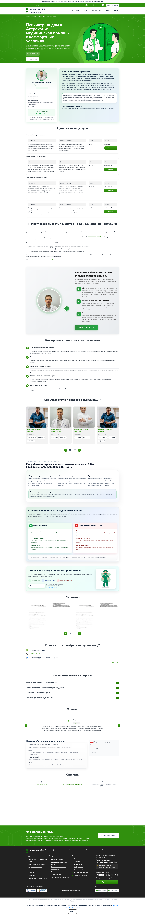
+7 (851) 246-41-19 (97, 1)
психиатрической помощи (50, 259)
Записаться (33, 59)
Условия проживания (109, 850)
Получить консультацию (86, 327)
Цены (54, 850)
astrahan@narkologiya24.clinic (72, 784)
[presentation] (26, 725)
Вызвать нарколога (36, 586)
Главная (28, 16)
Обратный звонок (112, 5)
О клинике (72, 850)
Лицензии (89, 850)
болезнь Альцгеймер (94, 236)
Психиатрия (41, 16)
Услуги (34, 16)
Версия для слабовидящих (72, 890)
